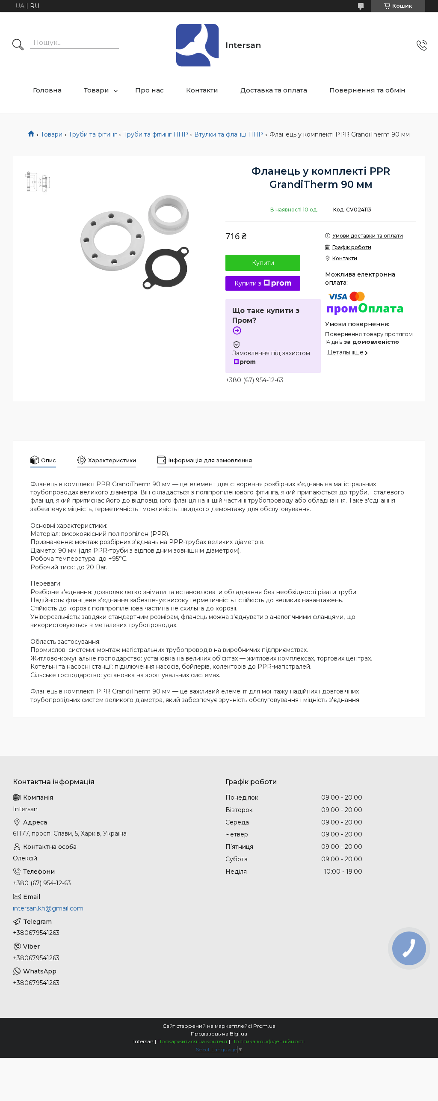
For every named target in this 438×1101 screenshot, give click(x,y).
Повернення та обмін (367, 90)
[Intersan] (197, 45)
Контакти (202, 90)
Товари (96, 90)
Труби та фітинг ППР (155, 134)
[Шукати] (18, 45)
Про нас (149, 90)
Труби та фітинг (92, 134)
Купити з (247, 283)
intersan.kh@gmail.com (48, 908)
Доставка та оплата (273, 90)
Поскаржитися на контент (192, 1041)
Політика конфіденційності (268, 1041)
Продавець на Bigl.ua (219, 1033)
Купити (263, 263)
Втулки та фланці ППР (228, 134)
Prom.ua (264, 1026)
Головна (47, 90)
